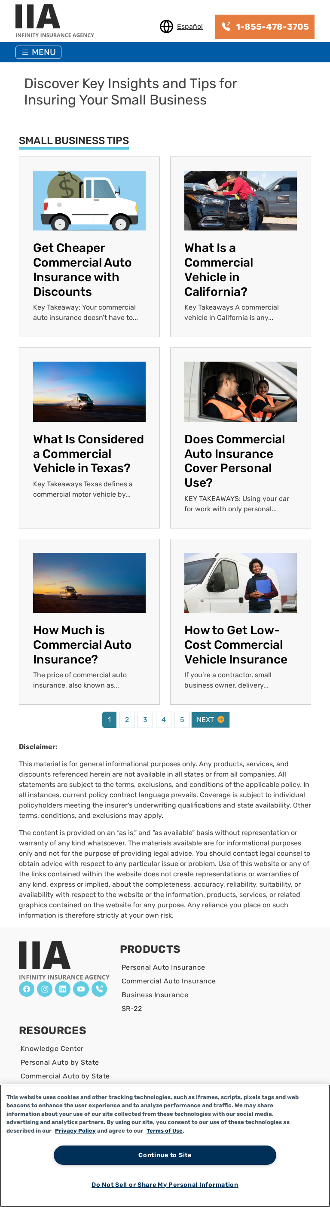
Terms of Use (165, 1130)
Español (190, 26)
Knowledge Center (52, 1048)
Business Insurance (155, 995)
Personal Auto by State (60, 1062)
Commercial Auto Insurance (169, 981)
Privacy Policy (75, 1130)
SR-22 (132, 1008)
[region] (165, 1145)
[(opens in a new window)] (26, 989)
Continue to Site (165, 1155)
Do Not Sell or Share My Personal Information (165, 1185)
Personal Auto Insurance (163, 967)
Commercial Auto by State (65, 1076)
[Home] (58, 21)
